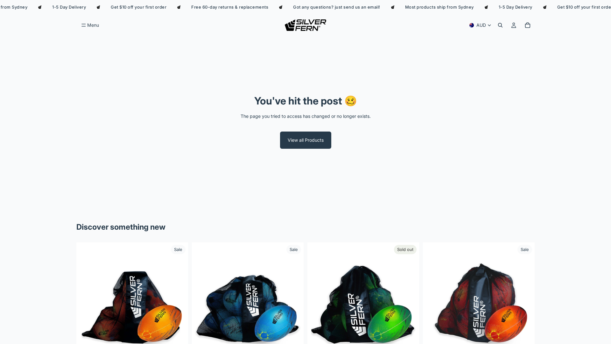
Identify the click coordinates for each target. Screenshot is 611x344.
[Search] (500, 25)
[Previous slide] (85, 298)
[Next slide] (178, 298)
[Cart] (528, 25)
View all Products (306, 140)
